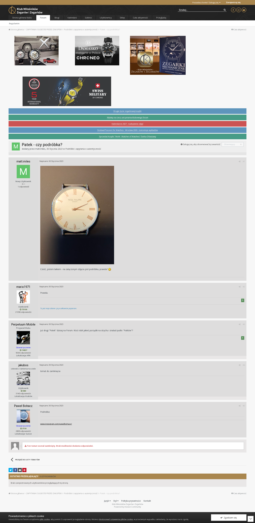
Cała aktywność (140, 17)
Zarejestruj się (233, 2)
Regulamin (14, 23)
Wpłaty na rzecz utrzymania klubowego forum (127, 117)
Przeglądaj (161, 17)
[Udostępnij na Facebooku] (15, 470)
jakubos (23, 365)
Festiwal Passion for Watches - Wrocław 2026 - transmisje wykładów (127, 130)
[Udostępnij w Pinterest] (24, 470)
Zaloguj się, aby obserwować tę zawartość (201, 144)
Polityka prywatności (131, 500)
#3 (244, 324)
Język (106, 500)
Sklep (122, 17)
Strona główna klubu (22, 17)
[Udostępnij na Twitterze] (11, 470)
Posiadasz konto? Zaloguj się (205, 2)
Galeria (88, 17)
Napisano (51, 161)
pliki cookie (45, 519)
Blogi (56, 17)
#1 (244, 161)
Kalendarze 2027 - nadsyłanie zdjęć (127, 123)
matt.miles (40, 148)
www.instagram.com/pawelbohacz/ (56, 424)
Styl (115, 500)
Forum (43, 17)
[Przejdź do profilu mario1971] (23, 297)
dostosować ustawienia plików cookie (116, 519)
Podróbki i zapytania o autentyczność (83, 148)
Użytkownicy (106, 17)
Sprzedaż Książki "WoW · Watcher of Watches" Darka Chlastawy (127, 136)
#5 (244, 405)
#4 (244, 365)
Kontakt (147, 500)
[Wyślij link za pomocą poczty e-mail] (20, 470)
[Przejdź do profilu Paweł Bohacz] (23, 416)
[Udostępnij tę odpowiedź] (239, 161)
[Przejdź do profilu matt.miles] (16, 146)
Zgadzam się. (230, 517)
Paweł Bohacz (23, 406)
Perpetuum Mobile (23, 324)
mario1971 (23, 287)
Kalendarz (72, 17)
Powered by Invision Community (127, 507)
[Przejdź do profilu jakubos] (23, 378)
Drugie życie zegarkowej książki (127, 111)
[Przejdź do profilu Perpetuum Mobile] (23, 337)
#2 (244, 286)
